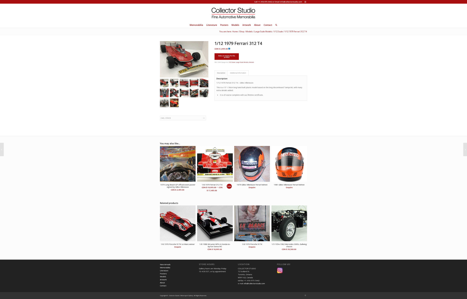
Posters (163, 273)
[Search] (275, 25)
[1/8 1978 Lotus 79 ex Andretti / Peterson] (465, 149)
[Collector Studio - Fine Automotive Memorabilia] (233, 13)
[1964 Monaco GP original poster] (2, 149)
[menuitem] (196, 25)
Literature (164, 270)
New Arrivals (165, 264)
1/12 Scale (232, 62)
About (162, 282)
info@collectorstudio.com (291, 2)
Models (251, 62)
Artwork (163, 279)
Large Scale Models (242, 62)
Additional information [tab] (238, 73)
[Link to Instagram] (305, 2)
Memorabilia (165, 267)
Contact (163, 285)
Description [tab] (221, 73)
